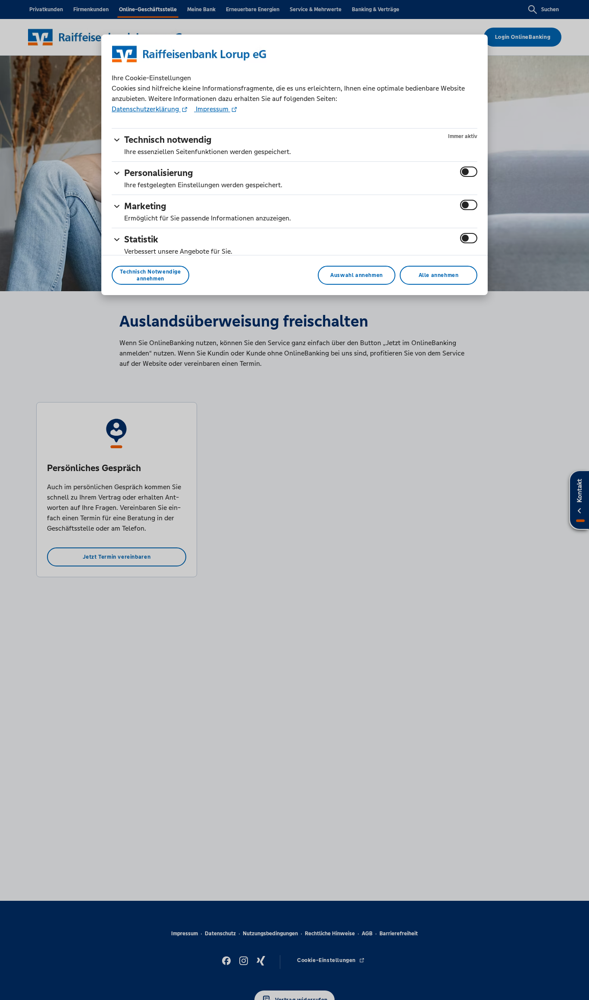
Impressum (212, 109)
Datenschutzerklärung (146, 109)
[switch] (468, 172)
